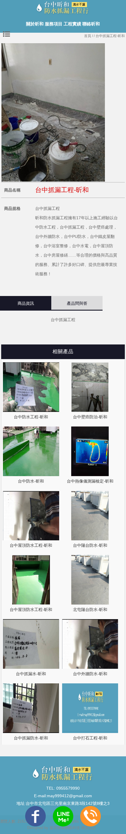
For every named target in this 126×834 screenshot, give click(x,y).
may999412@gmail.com (69, 795)
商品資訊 (26, 303)
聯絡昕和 (91, 23)
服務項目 (53, 23)
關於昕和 (35, 23)
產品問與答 (77, 303)
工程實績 (72, 23)
